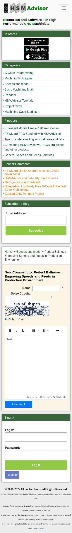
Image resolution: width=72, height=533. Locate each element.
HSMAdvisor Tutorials (19, 100)
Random (10, 95)
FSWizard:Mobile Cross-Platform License (32, 128)
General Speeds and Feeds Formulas (29, 155)
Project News (13, 106)
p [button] (7, 397)
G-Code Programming (19, 72)
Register (12, 474)
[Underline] (23, 330)
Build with (46, 397)
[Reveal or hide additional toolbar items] (57, 330)
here (42, 528)
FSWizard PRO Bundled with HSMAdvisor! (33, 133)
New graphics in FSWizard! (22, 182)
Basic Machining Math (19, 89)
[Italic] (17, 330)
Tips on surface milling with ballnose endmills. (35, 139)
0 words (32, 397)
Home (9, 251)
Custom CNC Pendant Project (24, 193)
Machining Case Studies (21, 111)
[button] (35, 330)
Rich (10, 319)
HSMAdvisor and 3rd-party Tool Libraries (31, 178)
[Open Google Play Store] (36, 49)
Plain (21, 319)
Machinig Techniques (18, 78)
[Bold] (10, 330)
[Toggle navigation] (64, 8)
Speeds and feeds (16, 84)
